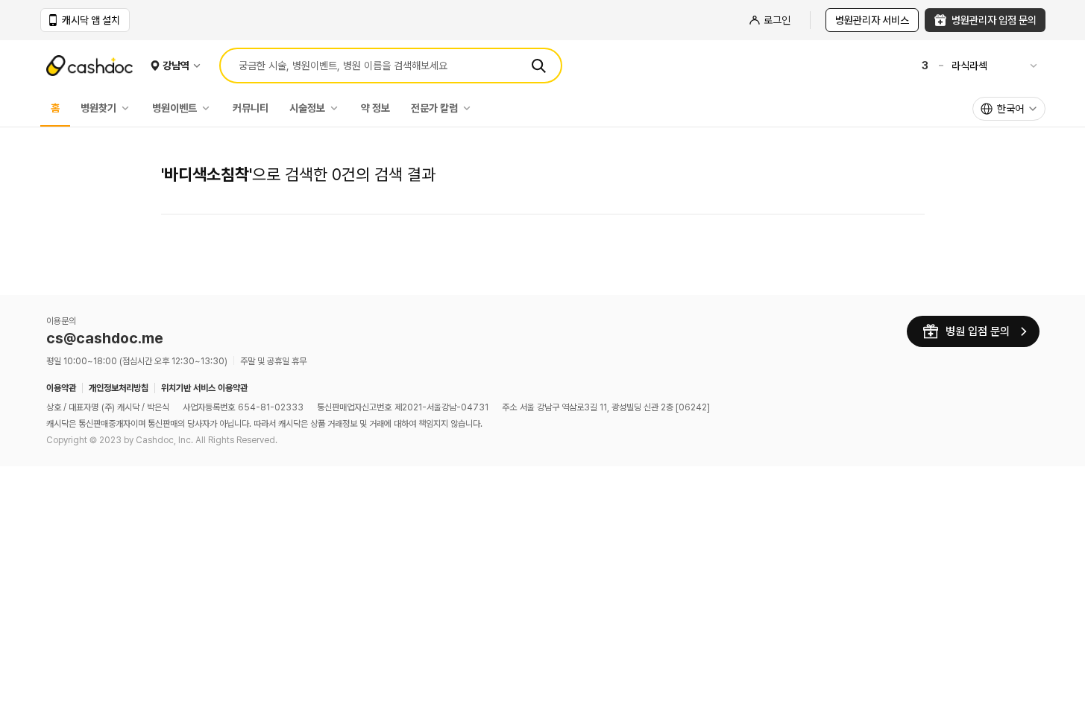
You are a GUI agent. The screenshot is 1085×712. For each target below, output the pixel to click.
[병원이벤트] (209, 108)
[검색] (538, 65)
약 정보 (375, 108)
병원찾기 (98, 108)
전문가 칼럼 (434, 108)
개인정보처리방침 (118, 388)
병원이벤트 (174, 108)
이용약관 (61, 388)
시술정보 (307, 108)
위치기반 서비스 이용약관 (204, 388)
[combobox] (1008, 109)
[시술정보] (337, 108)
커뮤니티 (250, 108)
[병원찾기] (129, 108)
